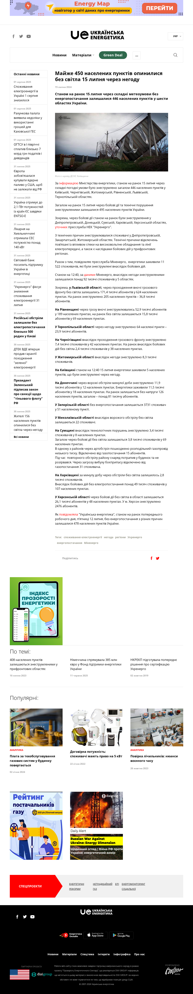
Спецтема (87, 954)
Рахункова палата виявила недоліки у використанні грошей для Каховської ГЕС (28, 122)
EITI (117, 884)
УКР (175, 36)
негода (108, 537)
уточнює (61, 227)
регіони (120, 537)
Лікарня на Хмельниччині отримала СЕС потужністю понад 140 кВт (27, 238)
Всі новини (21, 437)
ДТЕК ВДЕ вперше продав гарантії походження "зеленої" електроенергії (27, 358)
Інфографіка (121, 954)
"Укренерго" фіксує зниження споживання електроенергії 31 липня (27, 296)
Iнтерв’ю (104, 954)
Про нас (139, 954)
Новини (59, 55)
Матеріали (81, 55)
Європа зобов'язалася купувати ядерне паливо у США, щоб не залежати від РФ (28, 180)
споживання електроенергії (83, 537)
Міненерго (91, 543)
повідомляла (68, 514)
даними (89, 275)
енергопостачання (69, 543)
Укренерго (135, 537)
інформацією (68, 183)
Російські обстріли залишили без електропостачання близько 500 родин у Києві (29, 327)
